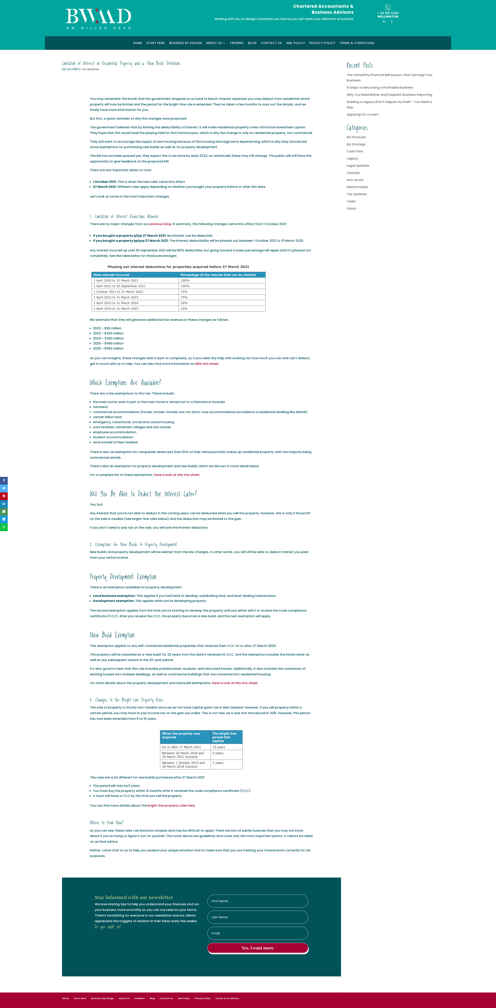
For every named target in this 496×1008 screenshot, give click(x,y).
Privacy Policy (322, 43)
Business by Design (185, 43)
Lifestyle (353, 173)
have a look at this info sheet (176, 475)
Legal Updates (358, 165)
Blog (252, 43)
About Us (214, 43)
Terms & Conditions (357, 43)
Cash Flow (355, 151)
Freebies (237, 43)
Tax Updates (90, 69)
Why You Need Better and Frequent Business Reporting (389, 94)
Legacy (352, 158)
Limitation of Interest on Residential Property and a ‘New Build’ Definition (121, 63)
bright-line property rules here (171, 805)
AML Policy (295, 43)
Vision (351, 208)
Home (137, 43)
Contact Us (271, 43)
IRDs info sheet (206, 364)
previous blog (160, 224)
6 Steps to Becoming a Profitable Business (380, 87)
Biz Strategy (356, 144)
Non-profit (355, 180)
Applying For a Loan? (363, 114)
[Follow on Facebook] (392, 21)
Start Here (155, 43)
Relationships (357, 187)
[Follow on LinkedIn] (384, 21)
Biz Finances (356, 137)
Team (351, 201)
